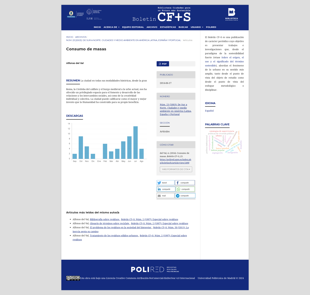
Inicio (97, 27)
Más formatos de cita (175, 169)
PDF (164, 63)
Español (209, 110)
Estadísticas (168, 27)
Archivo (152, 27)
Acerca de (111, 27)
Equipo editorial (133, 27)
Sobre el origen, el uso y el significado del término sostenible (224, 61)
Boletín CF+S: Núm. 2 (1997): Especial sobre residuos (149, 219)
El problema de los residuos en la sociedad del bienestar (121, 227)
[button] (165, 182)
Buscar (183, 27)
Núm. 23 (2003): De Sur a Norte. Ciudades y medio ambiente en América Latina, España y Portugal (123, 40)
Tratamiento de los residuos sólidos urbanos (114, 235)
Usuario (196, 27)
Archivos (81, 37)
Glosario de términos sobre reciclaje (110, 223)
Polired (211, 27)
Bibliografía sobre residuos (105, 219)
